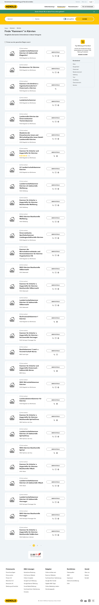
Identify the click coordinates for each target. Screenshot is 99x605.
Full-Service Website (29, 575)
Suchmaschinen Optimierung (32, 589)
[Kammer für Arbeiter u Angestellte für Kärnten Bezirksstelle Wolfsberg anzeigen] (12, 203)
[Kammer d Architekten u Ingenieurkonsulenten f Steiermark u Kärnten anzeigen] (12, 86)
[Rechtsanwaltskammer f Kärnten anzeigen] (12, 319)
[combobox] (20, 19)
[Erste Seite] (30, 545)
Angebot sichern (82, 54)
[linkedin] (89, 600)
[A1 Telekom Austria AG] (35, 555)
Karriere (78, 2)
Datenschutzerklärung (73, 580)
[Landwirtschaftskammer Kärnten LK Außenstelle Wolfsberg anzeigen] (12, 186)
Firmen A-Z (9, 578)
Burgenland (76, 66)
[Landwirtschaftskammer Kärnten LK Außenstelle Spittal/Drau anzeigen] (12, 434)
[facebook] (81, 600)
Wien (74, 64)
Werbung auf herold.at (12, 586)
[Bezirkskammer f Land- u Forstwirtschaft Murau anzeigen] (12, 352)
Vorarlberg (75, 80)
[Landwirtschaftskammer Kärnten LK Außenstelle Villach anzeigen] (12, 483)
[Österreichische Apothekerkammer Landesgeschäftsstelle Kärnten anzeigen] (12, 235)
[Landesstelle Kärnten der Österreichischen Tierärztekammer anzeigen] (12, 119)
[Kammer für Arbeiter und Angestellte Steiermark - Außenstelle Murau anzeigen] (12, 368)
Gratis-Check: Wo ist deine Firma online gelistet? (49, 11)
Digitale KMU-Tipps (50, 583)
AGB (68, 575)
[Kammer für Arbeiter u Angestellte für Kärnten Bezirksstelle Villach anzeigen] (12, 467)
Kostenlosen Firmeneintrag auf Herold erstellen (19, 2)
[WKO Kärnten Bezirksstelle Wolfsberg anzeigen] (12, 219)
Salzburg (75, 74)
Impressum (70, 578)
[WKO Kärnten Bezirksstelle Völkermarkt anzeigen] (12, 270)
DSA (68, 583)
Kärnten (75, 85)
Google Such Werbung (30, 580)
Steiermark (76, 69)
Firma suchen (9, 575)
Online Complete (28, 578)
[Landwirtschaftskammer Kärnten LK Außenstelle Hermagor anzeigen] (12, 500)
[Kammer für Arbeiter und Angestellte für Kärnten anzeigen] (12, 153)
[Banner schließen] (94, 12)
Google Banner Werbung (31, 583)
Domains (26, 592)
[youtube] (85, 600)
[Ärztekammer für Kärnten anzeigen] (12, 70)
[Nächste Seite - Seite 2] (41, 545)
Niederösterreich (77, 72)
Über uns (84, 2)
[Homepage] (11, 6)
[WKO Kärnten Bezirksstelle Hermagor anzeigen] (12, 516)
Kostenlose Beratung (29, 572)
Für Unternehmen (87, 6)
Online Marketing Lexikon (52, 586)
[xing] (93, 600)
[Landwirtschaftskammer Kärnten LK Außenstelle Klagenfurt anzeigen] (12, 53)
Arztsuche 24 (9, 583)
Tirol (74, 77)
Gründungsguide (49, 589)
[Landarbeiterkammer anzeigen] (12, 103)
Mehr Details (56, 52)
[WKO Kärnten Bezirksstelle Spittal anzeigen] (12, 450)
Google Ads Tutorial (50, 580)
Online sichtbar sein (50, 572)
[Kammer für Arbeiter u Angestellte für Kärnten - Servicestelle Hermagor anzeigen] (12, 336)
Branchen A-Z (10, 580)
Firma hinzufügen (10, 572)
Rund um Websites (50, 575)
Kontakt (87, 578)
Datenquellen (70, 572)
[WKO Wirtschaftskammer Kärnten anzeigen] (12, 385)
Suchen (84, 19)
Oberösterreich (77, 82)
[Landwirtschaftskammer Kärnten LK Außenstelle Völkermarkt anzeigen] (12, 303)
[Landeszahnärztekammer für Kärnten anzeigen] (12, 401)
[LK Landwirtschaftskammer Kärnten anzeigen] (12, 170)
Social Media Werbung (30, 586)
